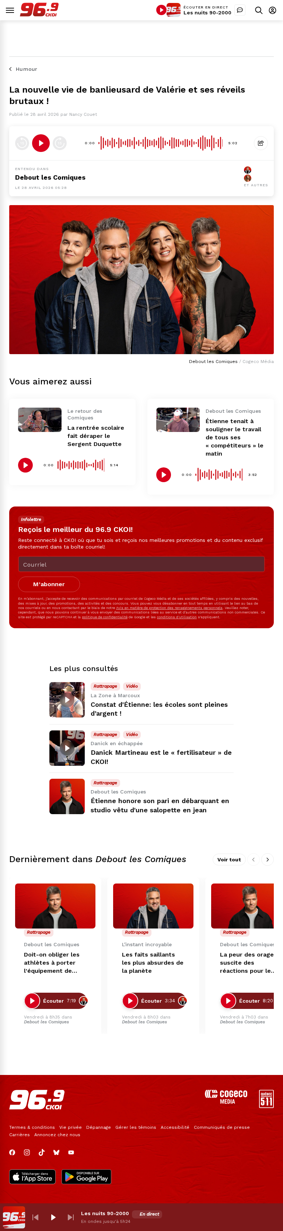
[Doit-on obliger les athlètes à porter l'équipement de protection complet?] (55, 906)
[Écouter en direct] (161, 10)
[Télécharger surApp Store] (32, 1177)
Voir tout (229, 859)
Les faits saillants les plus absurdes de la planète (153, 962)
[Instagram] (27, 1152)
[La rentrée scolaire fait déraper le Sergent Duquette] (40, 420)
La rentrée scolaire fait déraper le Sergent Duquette (95, 435)
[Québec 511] (266, 1106)
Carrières (19, 1134)
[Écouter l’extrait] (41, 143)
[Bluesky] (56, 1152)
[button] (35, 1217)
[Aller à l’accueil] (39, 14)
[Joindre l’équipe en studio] (239, 9)
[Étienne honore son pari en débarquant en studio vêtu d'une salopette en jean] (67, 796)
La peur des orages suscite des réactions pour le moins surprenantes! (250, 963)
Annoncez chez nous (57, 1134)
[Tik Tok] (42, 1152)
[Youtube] (71, 1152)
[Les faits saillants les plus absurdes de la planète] (153, 906)
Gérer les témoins (135, 1127)
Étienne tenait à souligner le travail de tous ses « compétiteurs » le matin (234, 437)
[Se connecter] (272, 10)
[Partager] (261, 143)
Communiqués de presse (222, 1127)
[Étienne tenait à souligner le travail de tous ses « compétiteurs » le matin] (178, 420)
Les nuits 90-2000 (207, 12)
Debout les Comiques (50, 177)
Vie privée (70, 1127)
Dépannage (98, 1127)
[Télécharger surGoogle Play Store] (86, 1177)
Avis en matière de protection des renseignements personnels (169, 608)
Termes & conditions (32, 1127)
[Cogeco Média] (226, 1101)
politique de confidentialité (104, 617)
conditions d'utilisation (177, 617)
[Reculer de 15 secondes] (22, 143)
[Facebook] (12, 1152)
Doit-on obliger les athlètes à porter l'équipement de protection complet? (54, 963)
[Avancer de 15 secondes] (60, 143)
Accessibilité (175, 1127)
